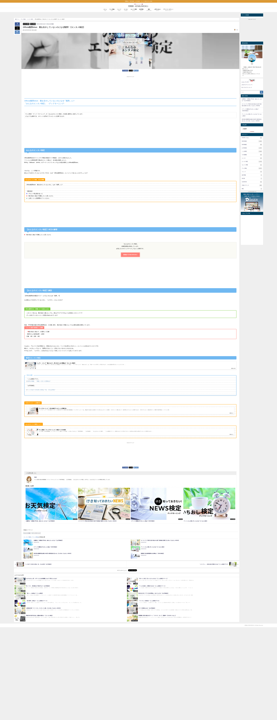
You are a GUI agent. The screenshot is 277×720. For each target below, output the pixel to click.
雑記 (252, 188)
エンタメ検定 (26, 23)
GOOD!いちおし (252, 137)
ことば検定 (252, 151)
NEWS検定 (252, 141)
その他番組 (252, 154)
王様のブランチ (252, 185)
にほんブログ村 (245, 82)
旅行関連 (252, 175)
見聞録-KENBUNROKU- (130, 254)
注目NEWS (252, 181)
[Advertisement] (130, 87)
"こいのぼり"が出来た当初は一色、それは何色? (42, 389)
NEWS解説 (252, 144)
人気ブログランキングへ (247, 84)
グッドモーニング (41, 23)
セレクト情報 (252, 164)
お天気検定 (252, 147)
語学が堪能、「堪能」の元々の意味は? (39, 381)
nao (237, 29)
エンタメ (252, 158)
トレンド (252, 171)
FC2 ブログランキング (247, 87)
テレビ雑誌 (33, 23)
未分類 (252, 178)
